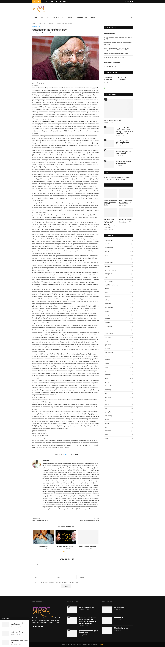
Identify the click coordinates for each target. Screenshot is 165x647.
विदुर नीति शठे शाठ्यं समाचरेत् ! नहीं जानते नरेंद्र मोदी (123, 162)
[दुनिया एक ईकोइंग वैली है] (107, 609)
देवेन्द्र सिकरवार (119, 326)
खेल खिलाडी (119, 296)
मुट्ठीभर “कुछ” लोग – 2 (17, 632)
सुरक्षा (119, 427)
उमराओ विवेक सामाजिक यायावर (119, 285)
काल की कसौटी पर (118, 618)
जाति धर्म (119, 311)
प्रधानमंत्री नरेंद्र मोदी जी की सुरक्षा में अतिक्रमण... (57, 1)
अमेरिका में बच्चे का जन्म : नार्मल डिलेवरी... (88, 546)
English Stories (82, 17)
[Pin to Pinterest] (75, 454)
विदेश (40, 26)
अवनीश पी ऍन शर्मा (119, 262)
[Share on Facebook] (71, 454)
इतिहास (119, 277)
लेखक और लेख (56, 17)
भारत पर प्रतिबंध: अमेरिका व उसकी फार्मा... (19, 641)
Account (92, 17)
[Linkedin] (130, 1)
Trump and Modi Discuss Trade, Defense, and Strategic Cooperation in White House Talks (116, 49)
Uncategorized (119, 247)
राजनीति (119, 378)
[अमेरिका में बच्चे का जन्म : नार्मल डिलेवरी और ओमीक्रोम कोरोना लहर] (88, 537)
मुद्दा (119, 371)
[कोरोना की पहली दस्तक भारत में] (107, 630)
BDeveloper (100, 644)
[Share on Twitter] (73, 454)
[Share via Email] (77, 454)
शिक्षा (119, 408)
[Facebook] (33, 627)
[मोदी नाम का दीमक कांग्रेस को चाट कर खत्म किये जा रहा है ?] (66, 537)
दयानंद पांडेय (41, 33)
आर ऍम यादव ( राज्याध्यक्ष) (119, 270)
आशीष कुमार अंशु (119, 274)
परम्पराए (119, 341)
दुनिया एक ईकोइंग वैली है (119, 607)
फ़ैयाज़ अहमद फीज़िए (119, 352)
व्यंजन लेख (119, 404)
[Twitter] (125, 1)
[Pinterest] (39, 627)
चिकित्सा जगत (119, 303)
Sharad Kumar (119, 244)
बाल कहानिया (119, 356)
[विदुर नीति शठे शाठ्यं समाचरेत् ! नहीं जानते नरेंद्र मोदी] (109, 164)
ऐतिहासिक (119, 289)
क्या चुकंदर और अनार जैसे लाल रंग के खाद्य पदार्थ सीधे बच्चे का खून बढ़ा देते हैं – (110, 202)
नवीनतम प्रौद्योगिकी (119, 333)
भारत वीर (119, 363)
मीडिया (119, 367)
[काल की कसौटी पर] (107, 620)
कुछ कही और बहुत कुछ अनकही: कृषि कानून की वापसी (115, 57)
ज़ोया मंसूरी (119, 315)
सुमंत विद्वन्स (119, 423)
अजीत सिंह (119, 251)
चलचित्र (119, 300)
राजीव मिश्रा (119, 382)
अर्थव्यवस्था (119, 259)
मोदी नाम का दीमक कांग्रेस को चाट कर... (66, 546)
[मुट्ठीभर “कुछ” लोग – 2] (5, 633)
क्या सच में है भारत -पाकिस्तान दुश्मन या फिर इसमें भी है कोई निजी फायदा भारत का (125, 202)
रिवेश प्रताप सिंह (119, 386)
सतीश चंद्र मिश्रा (119, 416)
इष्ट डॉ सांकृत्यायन (119, 281)
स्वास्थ (119, 434)
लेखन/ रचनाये (71, 17)
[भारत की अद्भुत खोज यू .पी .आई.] (118, 108)
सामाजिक (119, 419)
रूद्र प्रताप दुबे (119, 389)
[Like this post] (68, 454)
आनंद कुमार (119, 266)
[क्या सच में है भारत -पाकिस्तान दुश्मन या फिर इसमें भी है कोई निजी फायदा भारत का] (126, 193)
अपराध (119, 255)
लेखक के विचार (119, 397)
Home (35, 17)
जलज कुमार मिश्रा (119, 307)
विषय (63, 17)
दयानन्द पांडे (51, 23)
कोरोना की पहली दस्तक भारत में (121, 628)
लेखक (48, 17)
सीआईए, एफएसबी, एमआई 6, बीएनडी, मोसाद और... (17, 624)
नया (119, 330)
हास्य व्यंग (119, 438)
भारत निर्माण (119, 360)
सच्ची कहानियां (119, 412)
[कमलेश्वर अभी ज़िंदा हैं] (43, 537)
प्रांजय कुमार (119, 348)
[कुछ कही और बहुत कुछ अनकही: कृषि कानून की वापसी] (109, 153)
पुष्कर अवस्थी (119, 345)
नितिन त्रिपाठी (119, 337)
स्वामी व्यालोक (119, 431)
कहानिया (119, 292)
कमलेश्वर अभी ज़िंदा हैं (43, 546)
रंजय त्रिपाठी (119, 374)
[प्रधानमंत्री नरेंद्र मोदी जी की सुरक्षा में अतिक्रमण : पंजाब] (109, 143)
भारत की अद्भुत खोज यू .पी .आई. (112, 120)
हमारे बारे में (42, 17)
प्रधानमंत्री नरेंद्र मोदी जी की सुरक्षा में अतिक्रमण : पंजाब (116, 53)
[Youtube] (132, 1)
